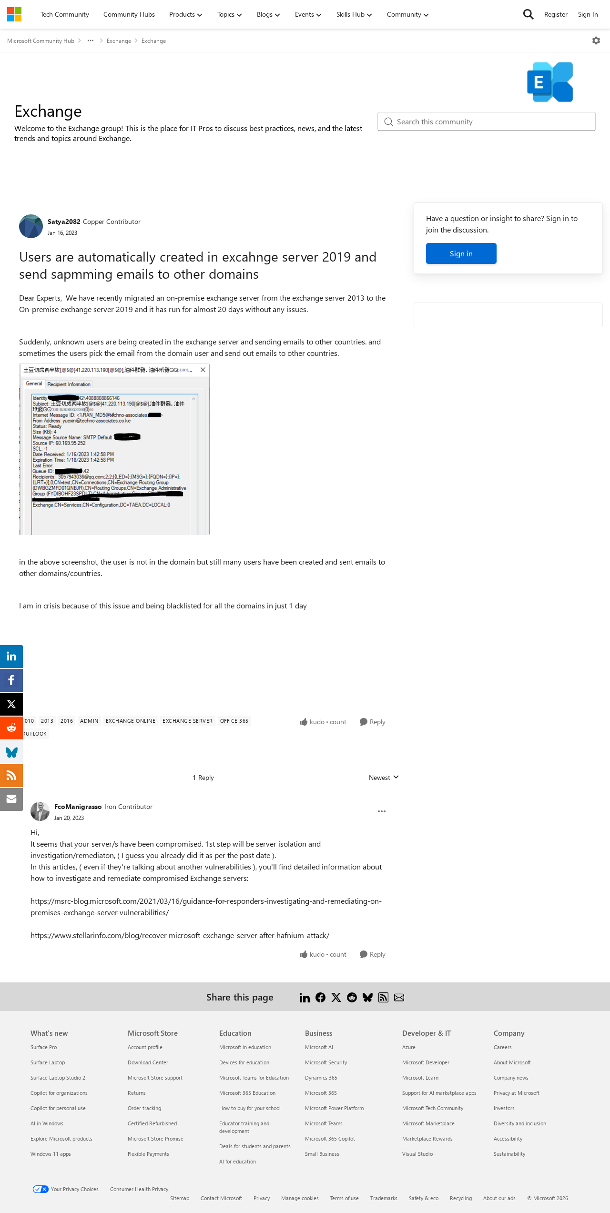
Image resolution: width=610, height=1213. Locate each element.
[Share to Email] (399, 996)
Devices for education (244, 1062)
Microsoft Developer (425, 1062)
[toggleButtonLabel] (596, 40)
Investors (504, 1108)
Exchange (119, 40)
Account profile (145, 1047)
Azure (409, 1047)
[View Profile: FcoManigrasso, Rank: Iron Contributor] (40, 811)
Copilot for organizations (59, 1092)
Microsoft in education (245, 1047)
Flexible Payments (148, 1153)
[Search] (528, 14)
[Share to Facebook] (320, 996)
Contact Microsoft (221, 1198)
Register (556, 14)
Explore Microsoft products (61, 1138)
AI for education (237, 1161)
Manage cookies (300, 1198)
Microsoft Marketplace (428, 1123)
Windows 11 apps (50, 1153)
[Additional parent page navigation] (90, 40)
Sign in (461, 253)
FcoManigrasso (78, 806)
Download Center (148, 1062)
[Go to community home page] (14, 14)
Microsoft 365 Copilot (330, 1138)
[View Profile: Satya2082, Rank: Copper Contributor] (31, 226)
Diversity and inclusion (520, 1123)
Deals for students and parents (255, 1146)
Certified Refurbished (152, 1123)
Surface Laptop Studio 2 (57, 1077)
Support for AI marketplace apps (439, 1092)
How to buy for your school (250, 1108)
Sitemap (179, 1198)
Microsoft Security (326, 1062)
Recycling (461, 1198)
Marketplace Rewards (427, 1138)
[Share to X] (336, 996)
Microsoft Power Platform (334, 1108)
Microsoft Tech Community (432, 1108)
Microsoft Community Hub (40, 40)
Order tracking (144, 1108)
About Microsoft (512, 1062)
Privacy (262, 1198)
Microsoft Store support (155, 1077)
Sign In (588, 14)
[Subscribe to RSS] (383, 996)
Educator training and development (244, 1127)
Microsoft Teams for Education (254, 1077)
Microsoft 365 (321, 1092)
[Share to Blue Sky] (368, 996)
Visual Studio (417, 1153)
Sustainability (509, 1153)
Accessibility (508, 1138)
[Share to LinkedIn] (305, 996)
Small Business (322, 1153)
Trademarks (383, 1198)
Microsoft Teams (324, 1123)
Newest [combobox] (384, 777)
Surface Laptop (47, 1062)
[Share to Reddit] (352, 996)
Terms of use (344, 1198)
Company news (511, 1077)
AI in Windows (46, 1123)
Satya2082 (64, 221)
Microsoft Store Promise (155, 1138)
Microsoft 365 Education (247, 1092)
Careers (503, 1047)
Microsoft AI (319, 1047)
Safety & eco (423, 1198)
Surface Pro (43, 1047)
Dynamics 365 (321, 1077)
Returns (137, 1092)
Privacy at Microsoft (516, 1092)
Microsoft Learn (420, 1077)
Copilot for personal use (58, 1108)
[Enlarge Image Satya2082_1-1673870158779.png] (114, 449)
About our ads (499, 1198)
